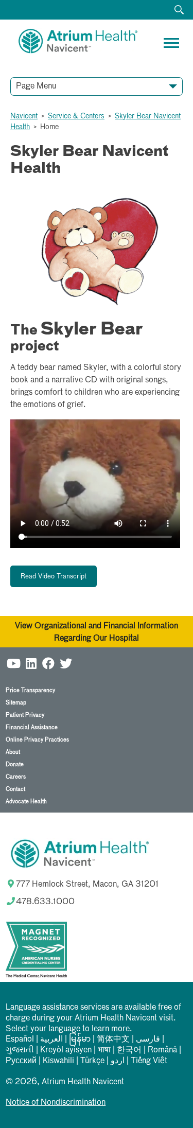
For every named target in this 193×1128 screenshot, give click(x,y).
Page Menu (36, 86)
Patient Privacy (25, 715)
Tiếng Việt (149, 1061)
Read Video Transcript (53, 576)
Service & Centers (76, 116)
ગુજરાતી (20, 1050)
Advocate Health (26, 801)
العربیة (51, 1039)
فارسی (148, 1039)
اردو (118, 1061)
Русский (21, 1061)
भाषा (104, 1050)
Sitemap (16, 703)
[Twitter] (66, 663)
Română (162, 1050)
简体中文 (113, 1039)
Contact (15, 789)
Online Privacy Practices (37, 740)
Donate (15, 764)
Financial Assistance (32, 727)
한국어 (129, 1050)
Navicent (24, 116)
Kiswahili (58, 1061)
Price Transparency (30, 690)
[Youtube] (13, 663)
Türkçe (92, 1061)
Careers (16, 777)
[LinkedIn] (31, 663)
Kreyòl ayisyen (66, 1050)
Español (20, 1039)
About (13, 752)
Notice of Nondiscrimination (56, 1103)
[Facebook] (48, 663)
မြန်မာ (80, 1039)
